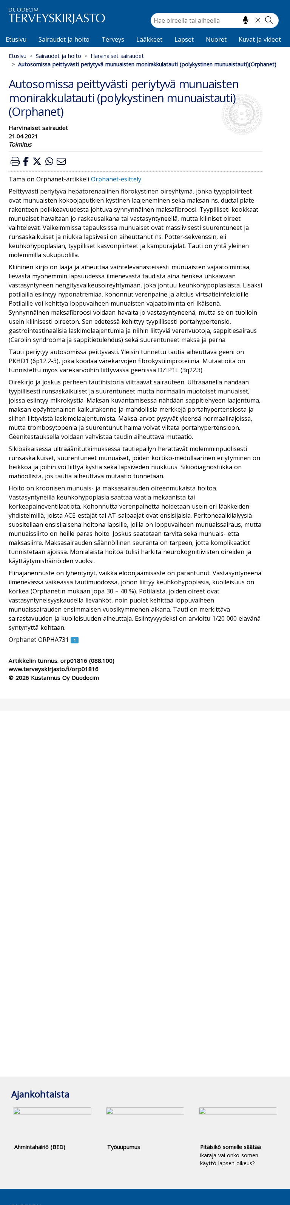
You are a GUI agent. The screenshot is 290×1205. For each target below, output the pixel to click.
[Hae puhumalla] (246, 20)
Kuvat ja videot (260, 39)
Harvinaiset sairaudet (117, 55)
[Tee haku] (269, 20)
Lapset (184, 39)
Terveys (113, 39)
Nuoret (216, 39)
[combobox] (215, 20)
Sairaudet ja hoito (64, 39)
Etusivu (16, 39)
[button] (15, 161)
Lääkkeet (149, 39)
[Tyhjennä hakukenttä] (258, 20)
